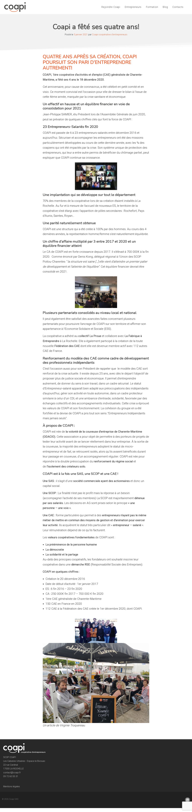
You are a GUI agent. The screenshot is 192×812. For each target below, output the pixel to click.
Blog (165, 7)
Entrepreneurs (133, 7)
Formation (152, 7)
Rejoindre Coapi (110, 7)
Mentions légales (11, 786)
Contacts (177, 7)
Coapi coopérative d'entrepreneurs (109, 34)
